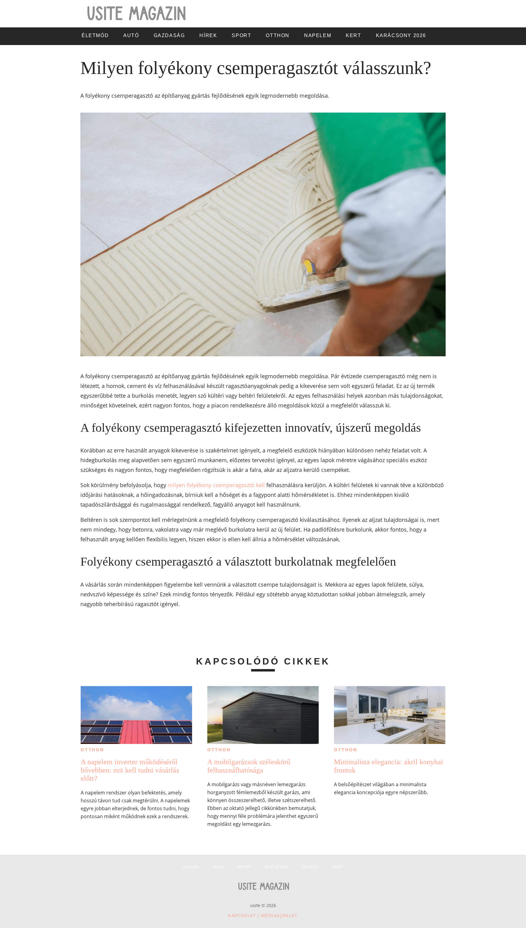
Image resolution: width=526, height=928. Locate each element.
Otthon (92, 749)
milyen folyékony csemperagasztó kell (216, 485)
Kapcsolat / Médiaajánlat (263, 915)
